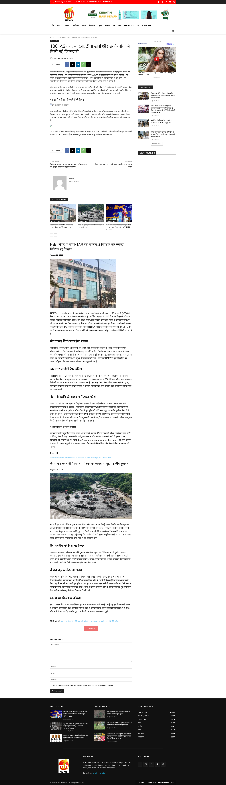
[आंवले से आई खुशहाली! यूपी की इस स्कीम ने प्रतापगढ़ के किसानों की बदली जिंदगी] (99, 725)
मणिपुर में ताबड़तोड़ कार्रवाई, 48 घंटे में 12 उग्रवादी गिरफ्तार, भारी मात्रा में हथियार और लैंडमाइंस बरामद (163, 134)
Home (52, 37)
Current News (60, 37)
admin (57, 58)
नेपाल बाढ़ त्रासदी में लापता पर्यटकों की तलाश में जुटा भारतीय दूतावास (89, 464)
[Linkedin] (78, 64)
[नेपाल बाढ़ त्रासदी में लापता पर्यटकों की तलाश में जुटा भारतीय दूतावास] (91, 213)
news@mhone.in (98, 773)
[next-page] (55, 234)
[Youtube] (170, 2)
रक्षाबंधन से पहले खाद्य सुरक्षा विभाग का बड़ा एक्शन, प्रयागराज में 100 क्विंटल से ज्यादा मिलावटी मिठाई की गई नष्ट (119, 736)
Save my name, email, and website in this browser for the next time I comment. (83, 685)
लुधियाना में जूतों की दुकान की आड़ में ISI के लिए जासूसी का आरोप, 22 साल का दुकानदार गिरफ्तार (75, 726)
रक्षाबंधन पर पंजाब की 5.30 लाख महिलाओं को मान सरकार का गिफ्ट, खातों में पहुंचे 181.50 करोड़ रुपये (118, 227)
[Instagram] (162, 2)
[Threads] (174, 2)
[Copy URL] (88, 64)
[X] (166, 2)
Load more (156, 144)
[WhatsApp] (83, 64)
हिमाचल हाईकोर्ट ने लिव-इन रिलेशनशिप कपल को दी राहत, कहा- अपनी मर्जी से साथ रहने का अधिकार (163, 95)
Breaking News (55, 221)
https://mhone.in (74, 181)
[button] (173, 31)
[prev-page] (51, 234)
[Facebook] (158, 2)
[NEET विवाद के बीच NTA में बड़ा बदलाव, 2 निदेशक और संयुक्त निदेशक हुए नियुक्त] (63, 213)
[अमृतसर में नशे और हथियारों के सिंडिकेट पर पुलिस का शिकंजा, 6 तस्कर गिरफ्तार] (56, 738)
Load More (91, 628)
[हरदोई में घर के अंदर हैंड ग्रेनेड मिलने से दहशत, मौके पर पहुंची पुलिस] (99, 714)
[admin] (51, 58)
